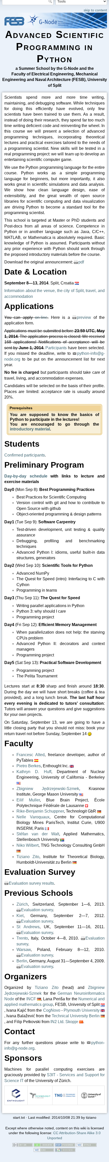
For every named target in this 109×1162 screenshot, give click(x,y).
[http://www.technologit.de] (40, 1095)
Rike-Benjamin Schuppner (40, 811)
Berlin (21, 961)
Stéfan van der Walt (37, 834)
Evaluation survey (37, 910)
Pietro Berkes (28, 766)
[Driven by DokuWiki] (65, 1150)
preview (84, 317)
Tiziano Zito (27, 857)
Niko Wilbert (27, 845)
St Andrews (28, 927)
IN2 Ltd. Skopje (64, 1022)
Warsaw (23, 949)
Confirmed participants (24, 455)
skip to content (95, 10)
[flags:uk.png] (72, 766)
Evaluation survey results (31, 883)
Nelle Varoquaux (32, 817)
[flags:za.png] (62, 839)
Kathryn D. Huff (33, 772)
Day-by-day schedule (25, 476)
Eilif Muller (28, 800)
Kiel (20, 916)
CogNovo (51, 1010)
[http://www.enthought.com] (16, 1095)
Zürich (22, 904)
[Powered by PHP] (65, 1145)
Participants (56, 348)
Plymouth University (82, 1010)
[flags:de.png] (99, 811)
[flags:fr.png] (47, 828)
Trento (22, 938)
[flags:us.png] (18, 783)
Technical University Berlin (76, 1016)
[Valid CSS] (44, 1150)
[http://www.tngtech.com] (65, 1095)
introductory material (30, 429)
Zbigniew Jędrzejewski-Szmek (47, 788)
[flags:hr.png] (77, 283)
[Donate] (44, 1145)
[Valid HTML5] (86, 1145)
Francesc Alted (30, 755)
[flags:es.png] (36, 760)
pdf (81, 262)
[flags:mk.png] (81, 1022)
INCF (31, 999)
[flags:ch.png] (86, 805)
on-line (41, 317)
